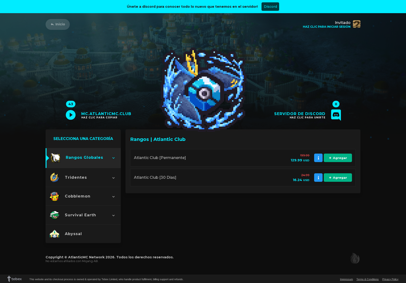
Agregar (340, 158)
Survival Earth (80, 215)
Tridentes (76, 177)
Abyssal (73, 234)
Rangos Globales (84, 157)
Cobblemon (77, 196)
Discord (270, 6)
